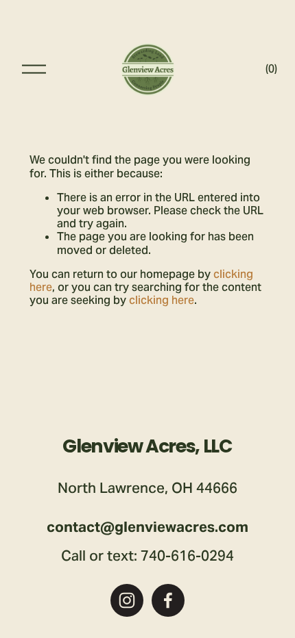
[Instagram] (126, 600)
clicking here (161, 300)
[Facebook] (168, 600)
